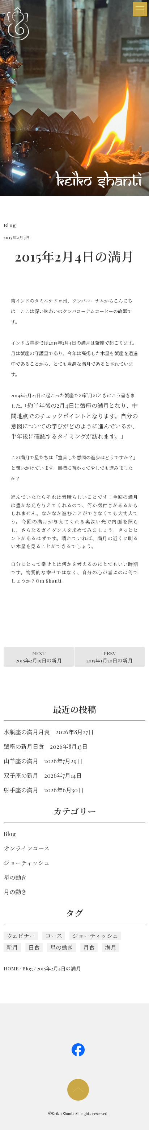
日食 (34, 947)
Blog (10, 225)
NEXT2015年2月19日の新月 (39, 656)
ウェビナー (21, 936)
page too (78, 1090)
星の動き (15, 877)
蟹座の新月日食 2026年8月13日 (46, 746)
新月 (12, 947)
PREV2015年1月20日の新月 (109, 656)
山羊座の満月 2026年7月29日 (43, 761)
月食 (89, 947)
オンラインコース (27, 848)
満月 (110, 947)
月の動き (15, 892)
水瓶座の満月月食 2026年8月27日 (49, 732)
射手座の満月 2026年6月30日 (44, 790)
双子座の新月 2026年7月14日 (43, 775)
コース (53, 936)
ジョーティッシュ (27, 863)
